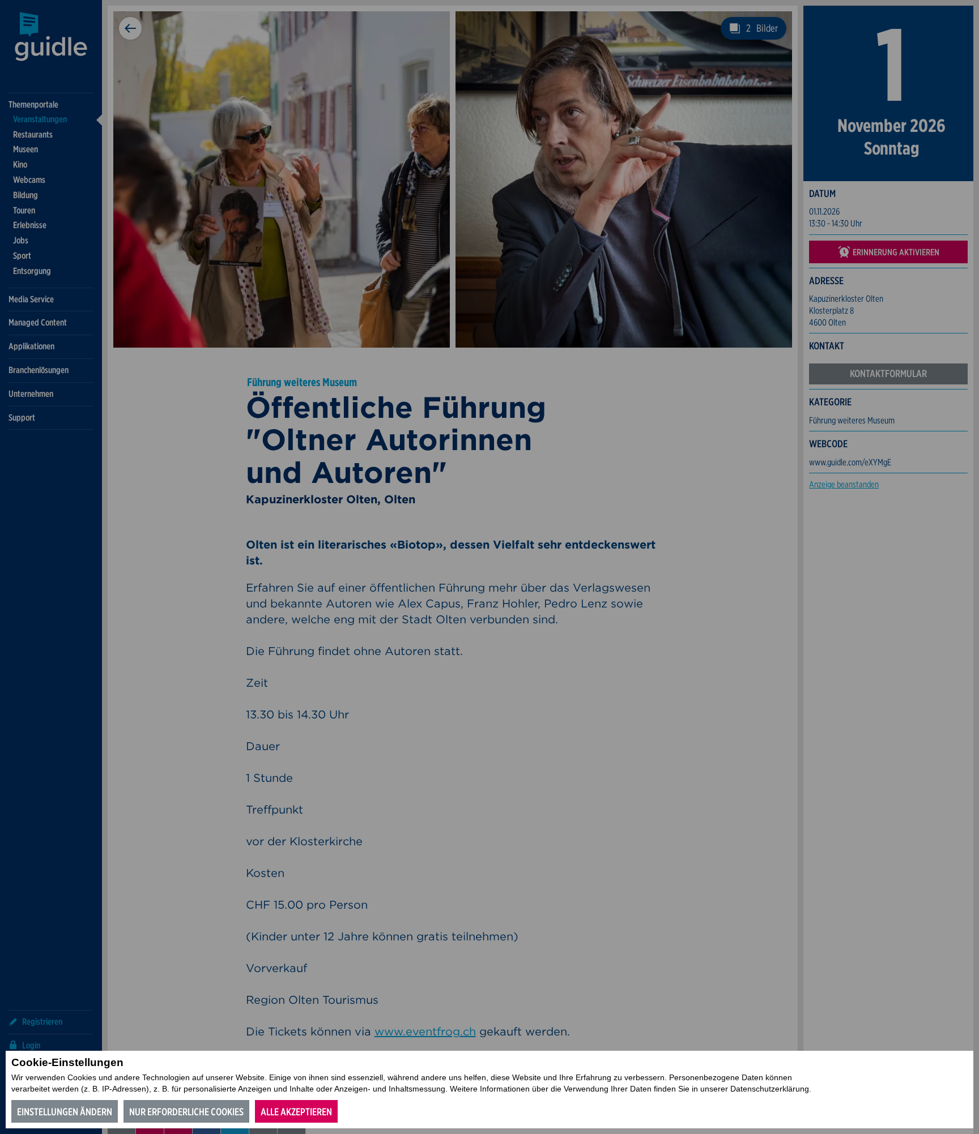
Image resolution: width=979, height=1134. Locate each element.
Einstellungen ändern (64, 1112)
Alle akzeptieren (296, 1112)
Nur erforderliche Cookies (186, 1112)
